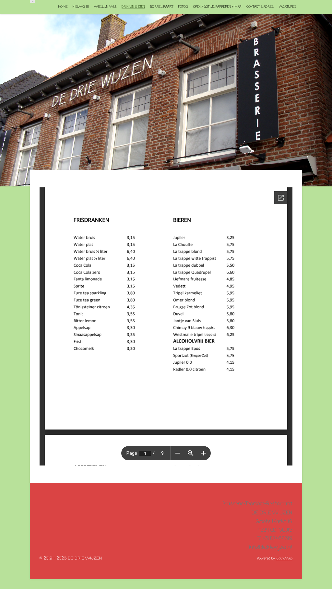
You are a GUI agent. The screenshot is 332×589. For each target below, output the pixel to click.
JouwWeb (284, 558)
